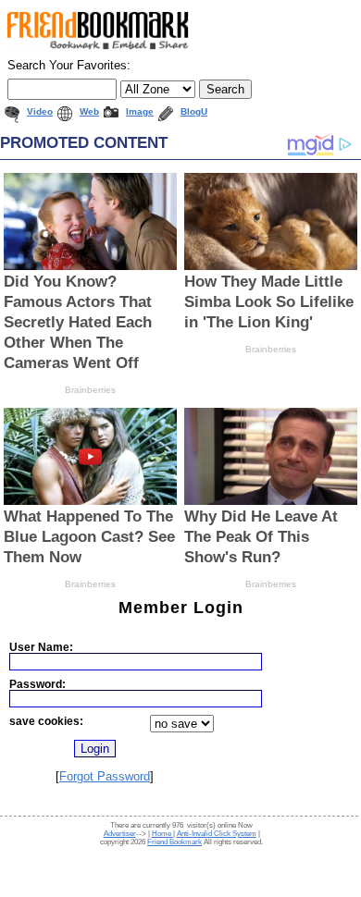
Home (162, 833)
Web (89, 111)
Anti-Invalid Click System (216, 833)
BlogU (193, 111)
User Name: (41, 647)
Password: (37, 684)
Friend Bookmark (174, 842)
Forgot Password (104, 776)
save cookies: (46, 721)
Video (40, 111)
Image (140, 111)
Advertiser (120, 833)
